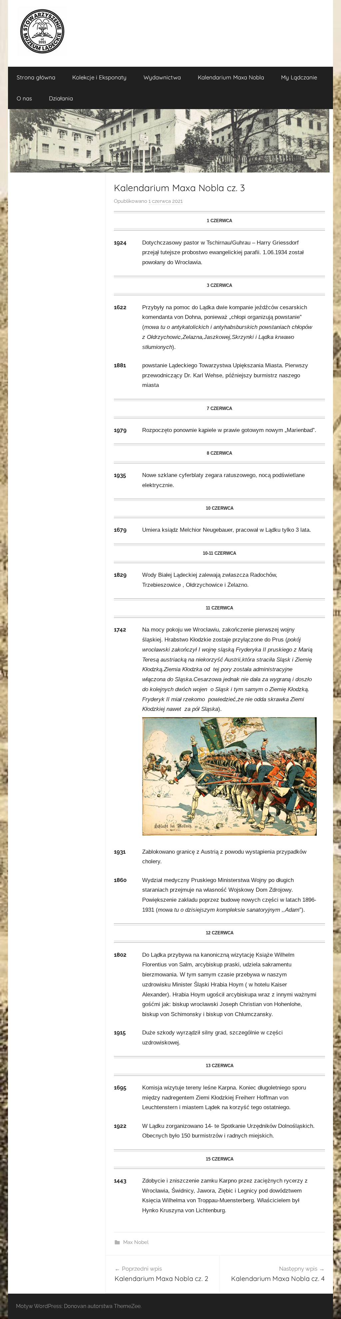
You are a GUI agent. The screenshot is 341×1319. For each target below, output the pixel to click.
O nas (24, 98)
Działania (61, 98)
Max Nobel (136, 1242)
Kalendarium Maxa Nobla (231, 77)
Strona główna (36, 77)
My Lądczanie (299, 77)
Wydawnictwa (162, 77)
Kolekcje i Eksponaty (99, 77)
